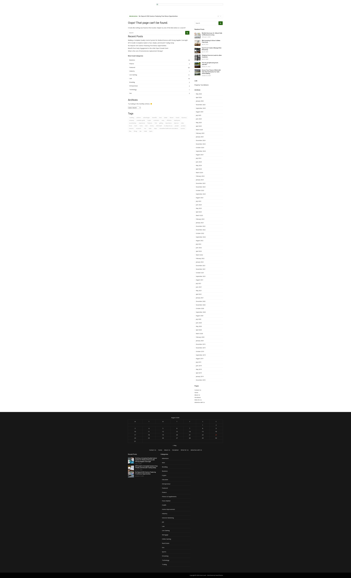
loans (141, 126)
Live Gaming (133, 75)
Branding (132, 82)
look (146, 126)
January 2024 (200, 180)
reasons (131, 128)
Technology (133, 89)
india (182, 123)
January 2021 (200, 298)
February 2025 (200, 133)
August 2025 (199, 112)
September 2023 (201, 194)
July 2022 (198, 244)
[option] (180, 16)
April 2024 (199, 169)
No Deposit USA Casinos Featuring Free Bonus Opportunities (147, 45)
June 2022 (199, 248)
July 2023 (198, 201)
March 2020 (199, 333)
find (156, 123)
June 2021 (199, 287)
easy (163, 120)
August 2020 (199, 316)
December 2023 (200, 183)
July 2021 (198, 283)
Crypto (149, 120)
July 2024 (198, 158)
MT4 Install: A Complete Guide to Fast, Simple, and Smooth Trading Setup (151, 43)
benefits (154, 117)
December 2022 (200, 226)
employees (177, 120)
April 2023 (199, 212)
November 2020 (200, 305)
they (130, 131)
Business (132, 60)
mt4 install (159, 126)
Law (130, 78)
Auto (163, 462)
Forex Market (166, 501)
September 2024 (201, 151)
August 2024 (199, 155)
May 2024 (199, 165)
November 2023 (200, 187)
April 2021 (199, 294)
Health (164, 505)
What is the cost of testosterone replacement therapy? (145, 51)
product (183, 126)
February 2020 (200, 337)
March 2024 (199, 172)
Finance (131, 64)
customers (156, 120)
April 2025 (199, 126)
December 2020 (200, 301)
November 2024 (200, 144)
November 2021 (200, 269)
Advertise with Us (200, 402)
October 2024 (200, 147)
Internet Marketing (168, 518)
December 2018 (200, 380)
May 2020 (199, 326)
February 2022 (200, 258)
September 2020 (201, 312)
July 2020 (198, 319)
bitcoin (171, 117)
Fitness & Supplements (169, 496)
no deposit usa (168, 126)
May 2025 (199, 122)
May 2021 (199, 290)
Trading (164, 564)
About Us (197, 395)
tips (141, 131)
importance (168, 123)
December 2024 (200, 140)
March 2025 (199, 130)
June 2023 (199, 205)
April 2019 (199, 373)
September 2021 (201, 276)
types (150, 131)
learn (135, 126)
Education (165, 479)
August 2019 (199, 358)
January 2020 (200, 341)
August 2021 (199, 280)
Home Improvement (168, 509)
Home (196, 392)
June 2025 (199, 119)
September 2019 (201, 355)
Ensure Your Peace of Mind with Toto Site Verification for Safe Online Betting (211, 71)
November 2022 (200, 230)
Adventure (165, 458)
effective (169, 120)
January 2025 (200, 137)
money (152, 126)
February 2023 (200, 219)
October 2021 (200, 273)
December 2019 (200, 344)
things (135, 131)
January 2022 (200, 262)
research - (139, 128)
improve (176, 123)
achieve (138, 117)
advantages (146, 117)
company (131, 120)
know (130, 126)
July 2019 (198, 362)
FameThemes (219, 575)
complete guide (140, 120)
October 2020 (200, 308)
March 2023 (199, 215)
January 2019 (200, 376)
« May (175, 445)
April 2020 (199, 330)
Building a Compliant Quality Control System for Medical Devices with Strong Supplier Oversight (158, 40)
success (183, 128)
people (177, 126)
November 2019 (200, 348)
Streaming (165, 556)
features (149, 123)
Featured (132, 67)
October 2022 (200, 233)
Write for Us (198, 400)
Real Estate (165, 543)
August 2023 (199, 198)
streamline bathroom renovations (168, 128)
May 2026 (199, 94)
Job (163, 522)
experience (142, 123)
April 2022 (199, 251)
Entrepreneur (133, 86)
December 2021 (200, 265)
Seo (130, 93)
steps (155, 128)
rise (145, 128)
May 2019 (199, 369)
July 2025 (198, 115)
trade (145, 131)
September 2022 (201, 237)
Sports (164, 552)
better (165, 117)
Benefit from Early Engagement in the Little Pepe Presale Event (159, 16)
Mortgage (165, 535)
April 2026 (199, 97)
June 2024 (199, 162)
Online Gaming (166, 539)
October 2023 (200, 190)
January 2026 (200, 101)
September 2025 (201, 108)
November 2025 (200, 105)
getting (161, 123)
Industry (132, 71)
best (160, 117)
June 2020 (199, 323)
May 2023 (199, 208)
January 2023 (200, 223)
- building (131, 117)
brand (177, 117)
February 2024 (200, 176)
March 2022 (199, 255)
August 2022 (199, 240)
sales (150, 128)
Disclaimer (198, 397)
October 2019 (200, 351)
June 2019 (199, 366)
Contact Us (198, 390)
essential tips (132, 123)
